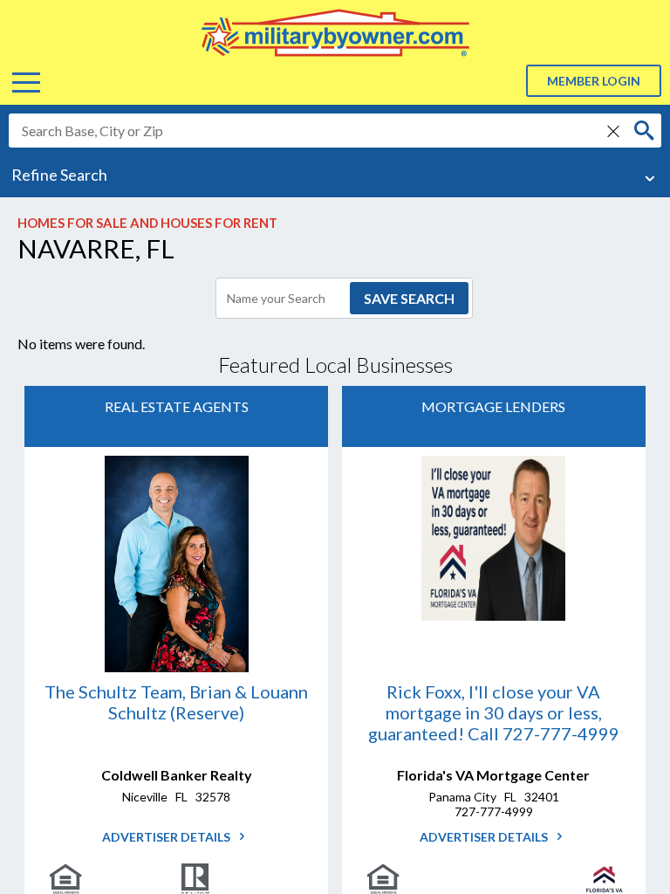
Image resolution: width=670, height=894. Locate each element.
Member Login (593, 80)
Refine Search (59, 174)
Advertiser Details (167, 836)
